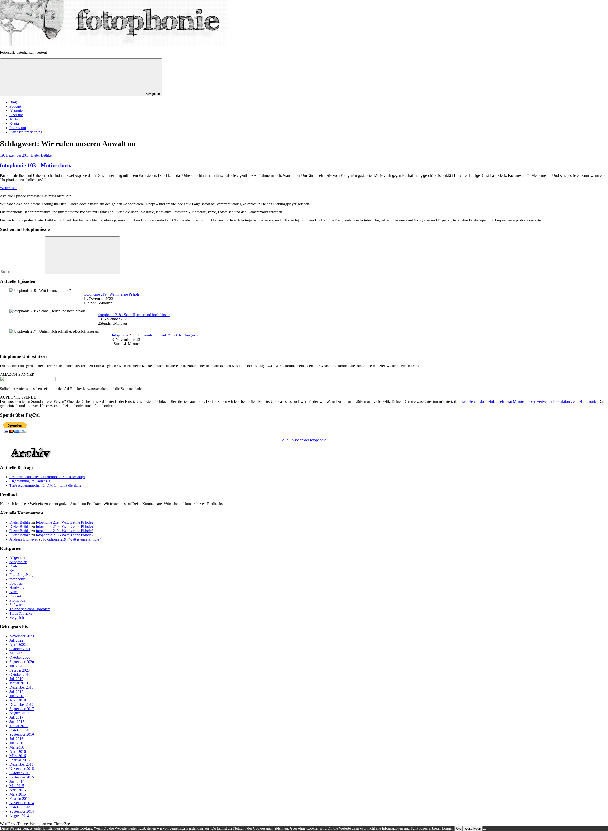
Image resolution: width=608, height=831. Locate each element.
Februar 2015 (20, 799)
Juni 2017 (17, 722)
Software (16, 605)
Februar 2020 (20, 670)
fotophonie (18, 579)
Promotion (17, 600)
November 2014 (22, 803)
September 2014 (22, 811)
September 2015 (22, 777)
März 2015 (18, 794)
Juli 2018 (16, 692)
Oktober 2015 (20, 773)
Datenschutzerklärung (26, 132)
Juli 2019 (16, 679)
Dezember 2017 (21, 704)
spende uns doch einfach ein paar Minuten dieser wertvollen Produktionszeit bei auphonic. (530, 401)
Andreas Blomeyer (24, 539)
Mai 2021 (17, 653)
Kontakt (16, 123)
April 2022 (18, 645)
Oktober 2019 (20, 674)
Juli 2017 (16, 717)
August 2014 (19, 816)
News (14, 592)
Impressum (18, 128)
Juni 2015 (17, 781)
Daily (14, 566)
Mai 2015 (17, 786)
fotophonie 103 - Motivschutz (35, 165)
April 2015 (18, 790)
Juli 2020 (16, 666)
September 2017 (22, 709)
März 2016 (18, 756)
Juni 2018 (17, 696)
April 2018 (18, 700)
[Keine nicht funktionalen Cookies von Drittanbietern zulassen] (484, 829)
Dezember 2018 (21, 687)
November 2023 (22, 636)
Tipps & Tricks (21, 613)
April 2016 (18, 751)
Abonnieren (18, 111)
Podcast (15, 106)
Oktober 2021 (20, 649)
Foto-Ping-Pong (21, 575)
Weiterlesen (8, 188)
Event (14, 570)
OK (458, 828)
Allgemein (17, 558)
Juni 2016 (17, 743)
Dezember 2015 (21, 764)
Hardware (17, 588)
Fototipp (16, 583)
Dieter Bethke (41, 155)
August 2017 (19, 713)
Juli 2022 (16, 640)
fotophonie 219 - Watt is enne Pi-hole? (112, 294)
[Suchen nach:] (22, 271)
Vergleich (17, 617)
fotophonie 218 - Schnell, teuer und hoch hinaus (134, 315)
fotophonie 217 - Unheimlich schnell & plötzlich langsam (155, 335)
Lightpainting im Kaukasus (30, 481)
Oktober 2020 (20, 657)
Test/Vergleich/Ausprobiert (30, 609)
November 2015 (22, 769)
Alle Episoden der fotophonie (304, 440)
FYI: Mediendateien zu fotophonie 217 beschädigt (47, 477)
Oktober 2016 (20, 730)
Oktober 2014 (20, 807)
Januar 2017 (19, 726)
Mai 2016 (17, 747)
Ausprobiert (18, 562)
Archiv (15, 119)
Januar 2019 (19, 683)
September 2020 (22, 662)
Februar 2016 (20, 760)
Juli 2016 (16, 739)
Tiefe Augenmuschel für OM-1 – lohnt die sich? (45, 485)
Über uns (16, 115)
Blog (13, 102)
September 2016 (22, 734)
